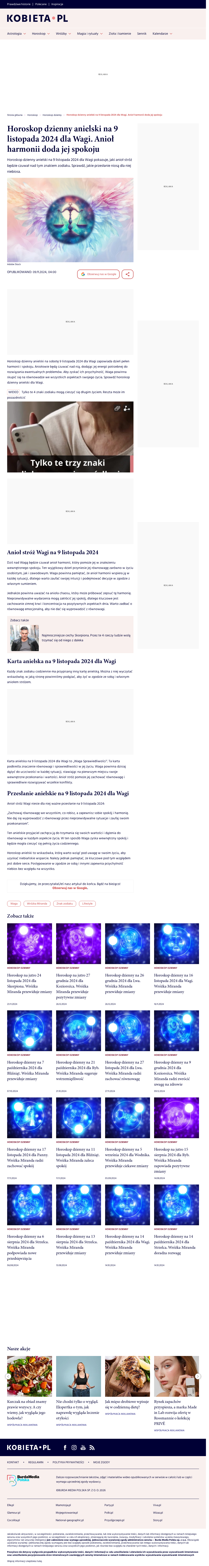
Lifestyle (87, 904)
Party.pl (109, 1505)
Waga (14, 904)
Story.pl (157, 1520)
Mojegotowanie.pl (67, 1513)
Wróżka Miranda (37, 904)
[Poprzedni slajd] (8, 1376)
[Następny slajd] (198, 1376)
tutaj (39, 1561)
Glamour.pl (13, 1513)
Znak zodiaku (65, 904)
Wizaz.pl (158, 1513)
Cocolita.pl (13, 1520)
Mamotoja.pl (63, 1505)
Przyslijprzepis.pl (114, 1520)
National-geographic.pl (70, 1520)
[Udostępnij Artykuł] (127, 274)
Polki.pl (108, 1513)
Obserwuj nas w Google (101, 274)
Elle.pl (10, 1505)
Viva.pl (157, 1505)
